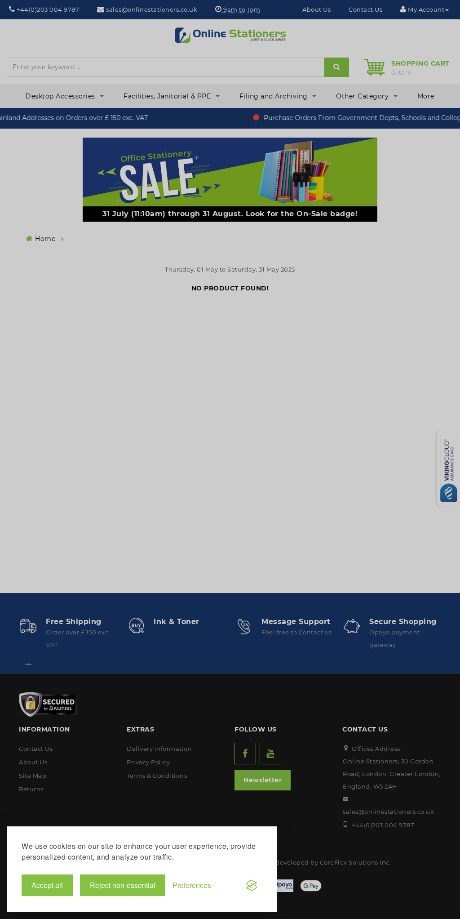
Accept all (47, 885)
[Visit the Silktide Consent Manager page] (251, 885)
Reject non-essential (122, 885)
